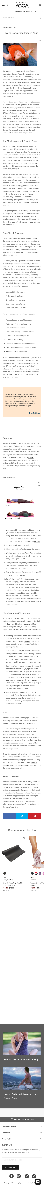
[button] (6, 890)
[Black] (4, 873)
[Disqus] (22, 925)
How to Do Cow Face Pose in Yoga (21, 1059)
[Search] (7, 4)
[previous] (2, 11)
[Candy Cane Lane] (36, 873)
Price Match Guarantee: (22, 11)
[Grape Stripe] (40, 873)
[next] (42, 11)
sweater (27, 641)
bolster (31, 457)
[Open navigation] (3, 5)
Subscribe (10, 1167)
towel (38, 677)
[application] (38, 1182)
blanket (37, 541)
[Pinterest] (27, 1176)
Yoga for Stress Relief (21, 765)
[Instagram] (19, 1176)
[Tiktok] (34, 1176)
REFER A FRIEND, (24, 1119)
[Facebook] (11, 1176)
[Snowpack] (32, 873)
